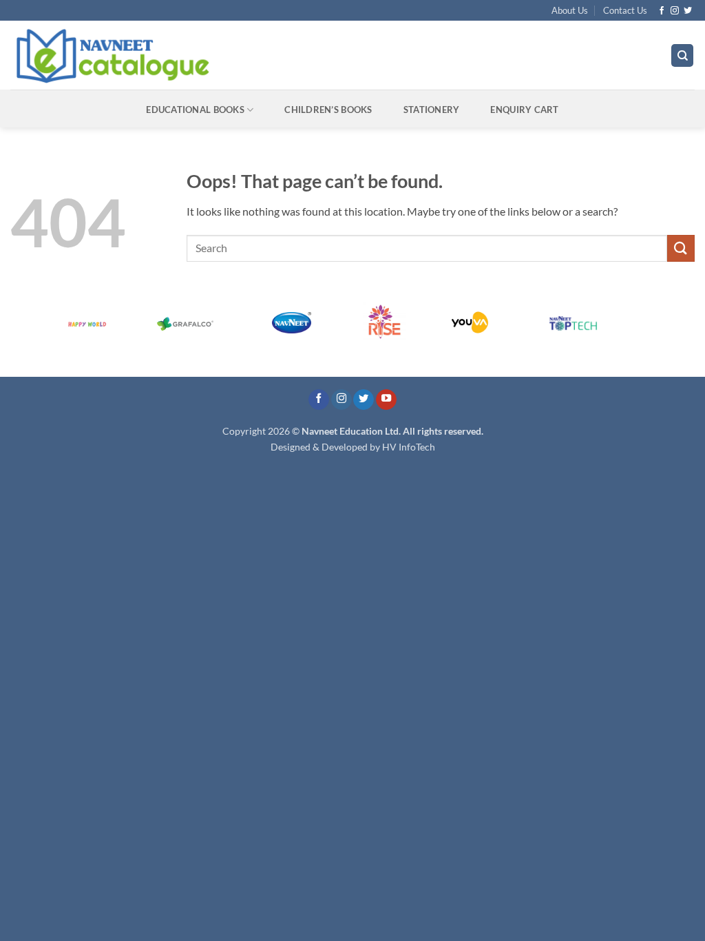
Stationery (431, 109)
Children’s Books (328, 109)
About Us (569, 10)
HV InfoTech (408, 447)
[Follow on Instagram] (675, 11)
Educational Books (195, 109)
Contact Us (625, 10)
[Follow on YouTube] (386, 400)
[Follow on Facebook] (661, 11)
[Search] (682, 55)
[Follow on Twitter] (688, 11)
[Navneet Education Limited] (230, 55)
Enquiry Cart (524, 109)
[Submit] (681, 248)
